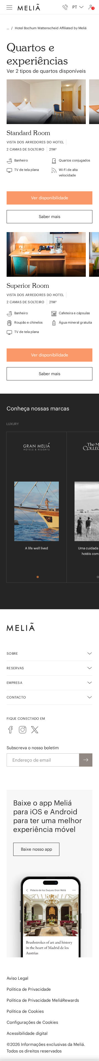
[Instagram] (22, 730)
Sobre (12, 653)
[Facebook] (10, 730)
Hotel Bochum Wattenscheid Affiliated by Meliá (50, 28)
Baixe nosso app (36, 849)
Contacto (16, 697)
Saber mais (49, 216)
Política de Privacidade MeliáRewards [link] (43, 1000)
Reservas (15, 668)
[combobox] (78, 7)
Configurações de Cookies (32, 1022)
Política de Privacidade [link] (29, 989)
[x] (34, 730)
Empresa (14, 683)
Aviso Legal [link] (17, 978)
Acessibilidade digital (27, 1033)
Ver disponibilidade (49, 197)
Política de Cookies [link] (25, 1011)
